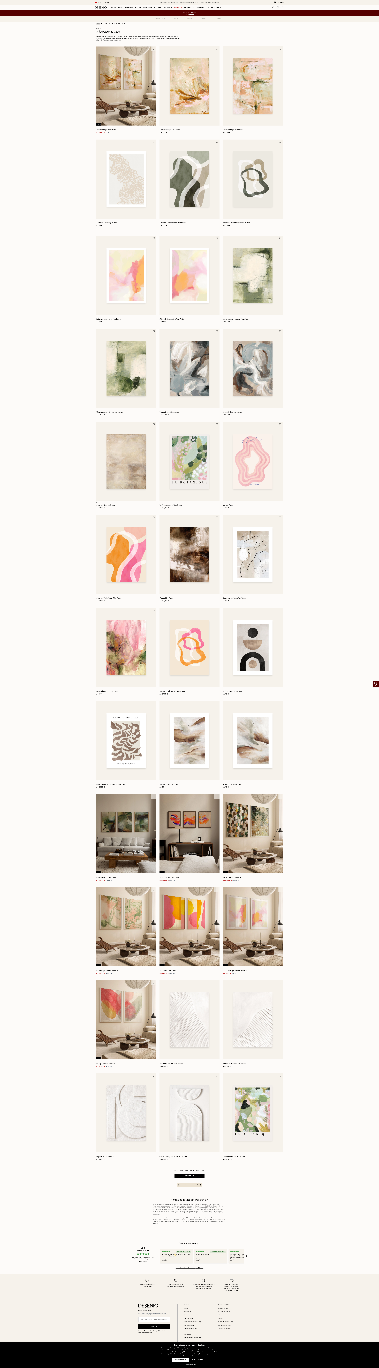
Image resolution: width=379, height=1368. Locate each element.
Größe (203, 19)
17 (197, 1185)
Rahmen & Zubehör (165, 7)
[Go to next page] (200, 1185)
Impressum (187, 1311)
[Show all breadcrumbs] (98, 24)
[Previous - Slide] (157, 1256)
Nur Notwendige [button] (198, 1360)
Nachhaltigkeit (188, 1318)
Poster (138, 7)
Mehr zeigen (189, 1176)
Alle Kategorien (159, 19)
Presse (186, 1308)
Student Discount (189, 1325)
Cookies (220, 1318)
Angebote (178, 7)
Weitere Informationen (189, 1356)
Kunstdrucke (107, 24)
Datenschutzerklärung (150, 1331)
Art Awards (187, 1334)
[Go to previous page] (178, 1185)
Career (186, 1315)
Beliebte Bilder (117, 7)
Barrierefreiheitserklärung (192, 1322)
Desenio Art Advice (224, 1305)
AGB (219, 1315)
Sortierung (219, 19)
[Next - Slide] (246, 1256)
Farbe (176, 19)
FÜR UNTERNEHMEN (214, 7)
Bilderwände (189, 7)
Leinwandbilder (149, 7)
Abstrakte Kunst (119, 24)
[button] (189, 1364)
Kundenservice (223, 1308)
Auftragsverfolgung (224, 1311)
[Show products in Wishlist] (278, 7)
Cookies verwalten (224, 1328)
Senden (154, 1326)
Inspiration (201, 7)
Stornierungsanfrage (225, 1325)
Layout (189, 19)
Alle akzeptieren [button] (180, 1360)
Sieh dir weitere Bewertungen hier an (189, 1268)
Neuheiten (129, 7)
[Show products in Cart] (282, 7)
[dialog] (189, 1355)
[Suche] (273, 7)
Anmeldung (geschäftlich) (192, 1337)
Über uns (187, 1305)
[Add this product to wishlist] (153, 48)
